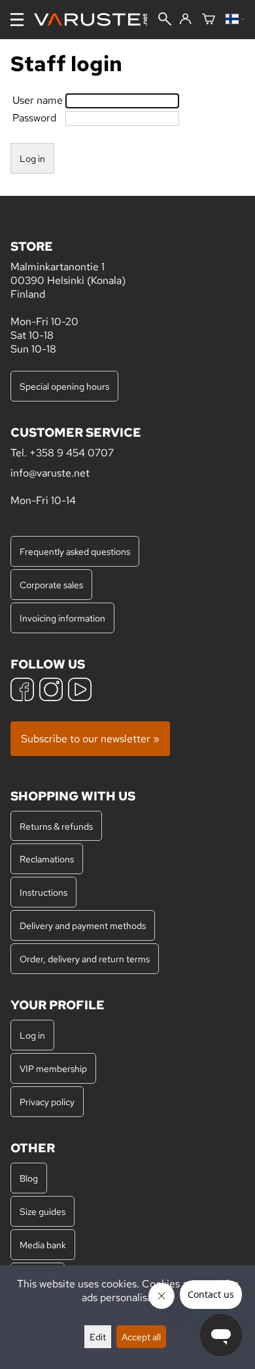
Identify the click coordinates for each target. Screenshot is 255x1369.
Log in (32, 1035)
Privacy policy (47, 1101)
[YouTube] (80, 691)
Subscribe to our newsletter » (90, 739)
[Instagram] (51, 691)
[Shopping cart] (208, 20)
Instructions (43, 892)
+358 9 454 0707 (71, 453)
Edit (98, 1336)
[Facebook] (22, 691)
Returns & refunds (56, 826)
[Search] (164, 20)
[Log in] (185, 19)
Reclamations (47, 859)
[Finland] (235, 20)
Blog (29, 1178)
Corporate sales (51, 584)
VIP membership (53, 1068)
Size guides (42, 1211)
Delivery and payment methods (83, 925)
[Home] (96, 19)
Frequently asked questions (75, 551)
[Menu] (17, 19)
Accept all (141, 1336)
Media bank (43, 1244)
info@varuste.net (50, 473)
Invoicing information (62, 618)
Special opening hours (64, 386)
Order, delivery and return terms (85, 958)
